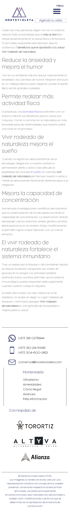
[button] (57, 11)
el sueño (36, 172)
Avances (29, 394)
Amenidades (32, 384)
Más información (35, 399)
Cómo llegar (32, 389)
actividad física (32, 111)
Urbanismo (31, 379)
